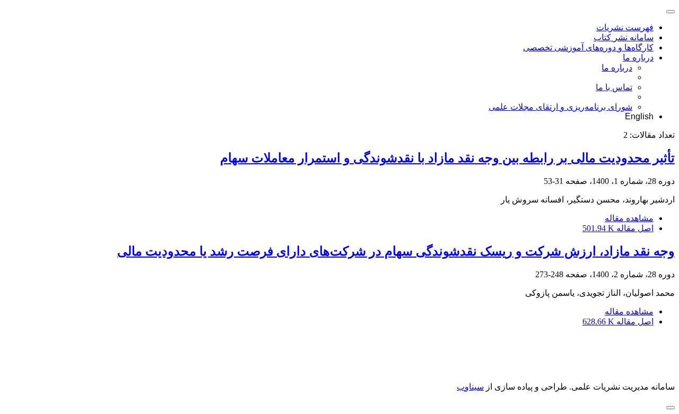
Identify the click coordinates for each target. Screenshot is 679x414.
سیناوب (470, 386)
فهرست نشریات (625, 27)
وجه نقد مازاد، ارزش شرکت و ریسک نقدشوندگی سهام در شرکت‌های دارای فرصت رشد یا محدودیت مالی (396, 251)
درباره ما (638, 57)
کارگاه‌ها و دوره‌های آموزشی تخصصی (588, 47)
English (639, 116)
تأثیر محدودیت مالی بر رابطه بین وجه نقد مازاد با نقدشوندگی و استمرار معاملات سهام (447, 158)
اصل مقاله (618, 228)
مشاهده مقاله (629, 218)
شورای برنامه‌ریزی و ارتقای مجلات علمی (560, 106)
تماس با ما (614, 87)
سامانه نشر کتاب (624, 37)
